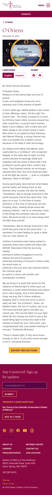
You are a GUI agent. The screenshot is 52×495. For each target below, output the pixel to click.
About (8, 444)
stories (9, 22)
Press (12, 453)
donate (26, 14)
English (8, 75)
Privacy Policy (8, 483)
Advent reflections (24, 350)
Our (33, 453)
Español (20, 75)
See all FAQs (13, 417)
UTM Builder (8, 437)
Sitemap (6, 480)
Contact (32, 449)
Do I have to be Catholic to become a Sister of (25, 408)
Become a (34, 444)
